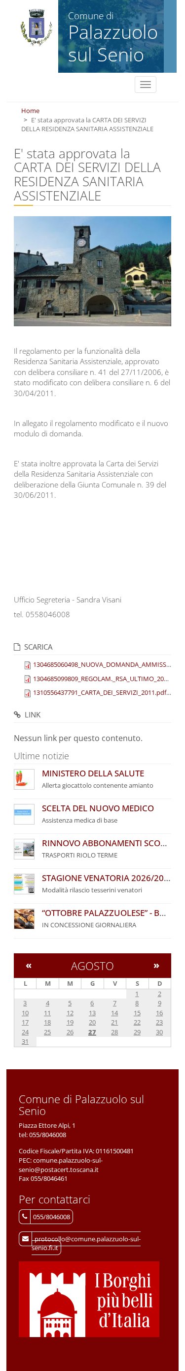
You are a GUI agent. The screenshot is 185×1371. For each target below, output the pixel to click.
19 (70, 1022)
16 (159, 1012)
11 (47, 1012)
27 (92, 1032)
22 (137, 1022)
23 (159, 1022)
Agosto (92, 965)
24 (25, 1032)
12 (70, 1012)
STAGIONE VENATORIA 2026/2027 (108, 878)
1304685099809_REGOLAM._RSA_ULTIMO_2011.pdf (107, 678)
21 (114, 1022)
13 (92, 1012)
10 (25, 1012)
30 (159, 1032)
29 (137, 1032)
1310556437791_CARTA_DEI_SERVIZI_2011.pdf (99, 692)
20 (92, 1022)
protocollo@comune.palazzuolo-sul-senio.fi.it (86, 1243)
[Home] (36, 28)
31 (25, 1041)
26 (70, 1032)
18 (47, 1022)
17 (25, 1022)
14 (114, 1012)
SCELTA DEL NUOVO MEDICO (98, 808)
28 (114, 1032)
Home (30, 110)
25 (47, 1032)
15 (137, 1012)
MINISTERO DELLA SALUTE (93, 773)
